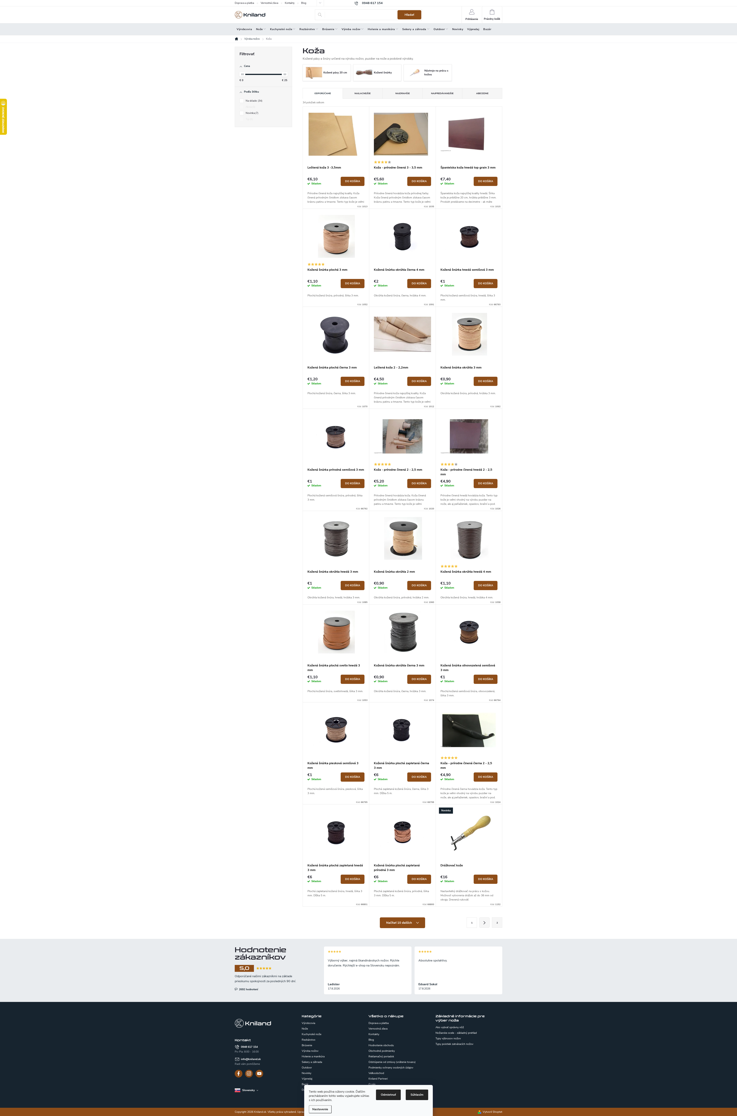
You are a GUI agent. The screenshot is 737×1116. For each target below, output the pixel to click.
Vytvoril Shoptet (492, 1112)
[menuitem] (244, 29)
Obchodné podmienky (381, 1051)
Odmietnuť (388, 1095)
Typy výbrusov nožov (448, 1038)
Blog (303, 3)
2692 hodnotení (248, 989)
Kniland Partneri (378, 1079)
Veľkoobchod (376, 1073)
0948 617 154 (249, 1047)
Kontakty (290, 3)
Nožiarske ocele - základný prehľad (456, 1033)
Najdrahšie (402, 93)
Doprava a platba (244, 3)
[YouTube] (259, 1073)
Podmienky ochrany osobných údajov (390, 1067)
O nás (372, 1084)
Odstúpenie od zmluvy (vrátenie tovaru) (392, 1062)
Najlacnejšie (362, 93)
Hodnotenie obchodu (381, 1045)
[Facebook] (238, 1073)
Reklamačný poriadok (381, 1056)
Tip (249, 119)
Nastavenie (320, 1109)
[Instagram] (249, 1073)
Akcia (250, 107)
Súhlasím (417, 1095)
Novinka (252, 113)
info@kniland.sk (251, 1059)
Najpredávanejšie (442, 93)
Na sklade (254, 101)
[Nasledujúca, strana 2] (484, 922)
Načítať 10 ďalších (399, 923)
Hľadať (409, 15)
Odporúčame (322, 93)
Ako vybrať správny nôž (449, 1027)
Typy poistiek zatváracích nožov (454, 1044)
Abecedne (482, 93)
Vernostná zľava (269, 3)
